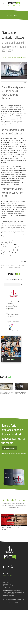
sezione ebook (10, 448)
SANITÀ (11, 57)
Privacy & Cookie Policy (9, 595)
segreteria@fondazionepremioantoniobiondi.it (13, 590)
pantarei (24, 57)
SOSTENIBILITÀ (17, 57)
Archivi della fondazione (14, 500)
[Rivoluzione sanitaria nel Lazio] (14, 70)
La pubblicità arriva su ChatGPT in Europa (21, 392)
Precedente (5, 57)
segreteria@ (8, 309)
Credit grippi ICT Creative (14, 602)
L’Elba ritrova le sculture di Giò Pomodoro (6, 392)
